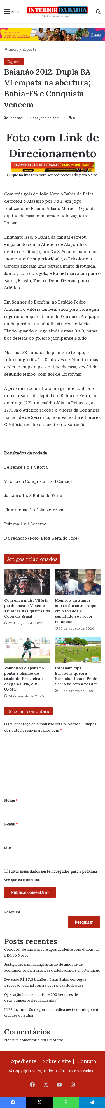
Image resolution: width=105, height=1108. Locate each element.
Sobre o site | (59, 1061)
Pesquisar (12, 912)
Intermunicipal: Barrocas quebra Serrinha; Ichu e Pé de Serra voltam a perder (76, 676)
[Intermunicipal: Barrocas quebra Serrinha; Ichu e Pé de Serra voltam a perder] (78, 650)
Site (7, 847)
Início (13, 49)
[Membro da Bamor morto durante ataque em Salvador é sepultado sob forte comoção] (78, 582)
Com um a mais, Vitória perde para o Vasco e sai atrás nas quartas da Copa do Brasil (27, 608)
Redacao (15, 118)
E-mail (11, 824)
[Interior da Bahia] (58, 11)
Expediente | (25, 1061)
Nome (10, 800)
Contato (86, 1061)
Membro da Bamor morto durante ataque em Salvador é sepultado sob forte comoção (76, 611)
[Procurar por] (98, 13)
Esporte (29, 49)
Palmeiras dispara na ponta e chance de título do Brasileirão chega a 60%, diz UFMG (24, 679)
